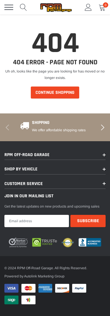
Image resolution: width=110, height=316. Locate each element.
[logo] (55, 7)
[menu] (8, 7)
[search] (23, 7)
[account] (88, 7)
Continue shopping (55, 92)
